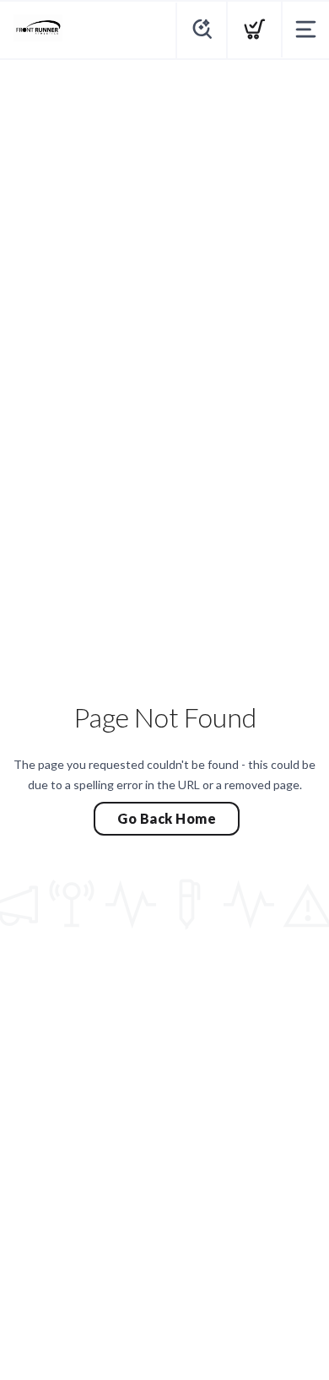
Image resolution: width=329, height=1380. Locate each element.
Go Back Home (166, 818)
